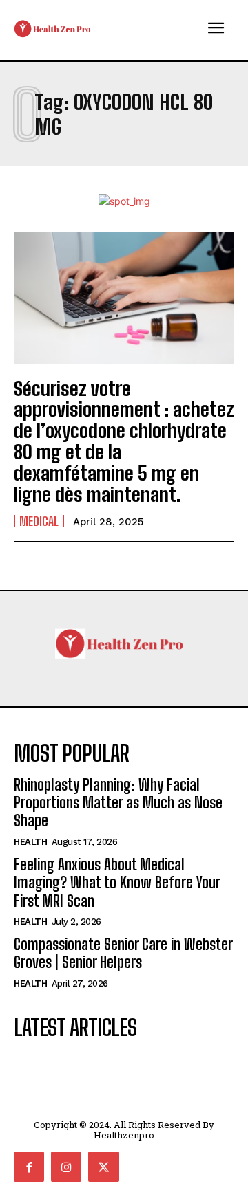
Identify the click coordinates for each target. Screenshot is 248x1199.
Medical (39, 521)
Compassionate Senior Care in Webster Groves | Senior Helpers (123, 953)
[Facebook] (29, 1167)
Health (30, 842)
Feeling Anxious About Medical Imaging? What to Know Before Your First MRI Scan (117, 882)
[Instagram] (66, 1167)
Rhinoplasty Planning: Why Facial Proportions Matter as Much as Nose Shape (118, 803)
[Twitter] (103, 1167)
